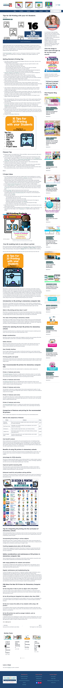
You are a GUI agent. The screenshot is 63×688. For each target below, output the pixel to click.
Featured (47, 107)
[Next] (39, 646)
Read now (48, 116)
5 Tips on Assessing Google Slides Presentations (50, 266)
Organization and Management (51, 108)
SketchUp (28, 207)
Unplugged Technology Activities (27, 644)
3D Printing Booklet (8, 53)
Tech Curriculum (24, 678)
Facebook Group (39, 676)
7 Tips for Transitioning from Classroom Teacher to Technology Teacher (52, 189)
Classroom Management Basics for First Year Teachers (51, 308)
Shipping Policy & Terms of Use (53, 680)
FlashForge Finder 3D (8, 381)
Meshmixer (11, 72)
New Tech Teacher (53, 107)
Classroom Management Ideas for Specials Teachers (51, 113)
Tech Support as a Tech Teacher (36, 626)
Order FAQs (53, 678)
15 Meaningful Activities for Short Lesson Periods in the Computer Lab (52, 354)
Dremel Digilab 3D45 (8, 404)
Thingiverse (6, 105)
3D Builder (17, 72)
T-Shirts (24, 682)
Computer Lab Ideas (6, 19)
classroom (48, 305)
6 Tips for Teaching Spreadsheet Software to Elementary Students (7, 647)
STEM (11, 19)
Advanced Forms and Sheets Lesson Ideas (11, 626)
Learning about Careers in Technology (17, 644)
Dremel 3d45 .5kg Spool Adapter (24, 159)
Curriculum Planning (50, 214)
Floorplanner (21, 208)
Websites (55, 284)
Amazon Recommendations (24, 680)
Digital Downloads (24, 676)
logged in (9, 667)
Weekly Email (38, 678)
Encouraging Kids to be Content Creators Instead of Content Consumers (52, 287)
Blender (22, 248)
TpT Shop (24, 684)
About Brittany (39, 680)
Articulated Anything (20, 192)
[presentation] (8, 637)
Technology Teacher (50, 165)
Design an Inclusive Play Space (13, 183)
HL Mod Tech (6, 187)
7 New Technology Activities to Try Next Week (36, 646)
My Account (53, 676)
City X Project (8, 190)
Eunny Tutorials (11, 185)
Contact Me (53, 682)
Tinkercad (6, 72)
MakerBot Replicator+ (8, 374)
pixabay (13, 193)
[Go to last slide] (5, 646)
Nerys (11, 191)
